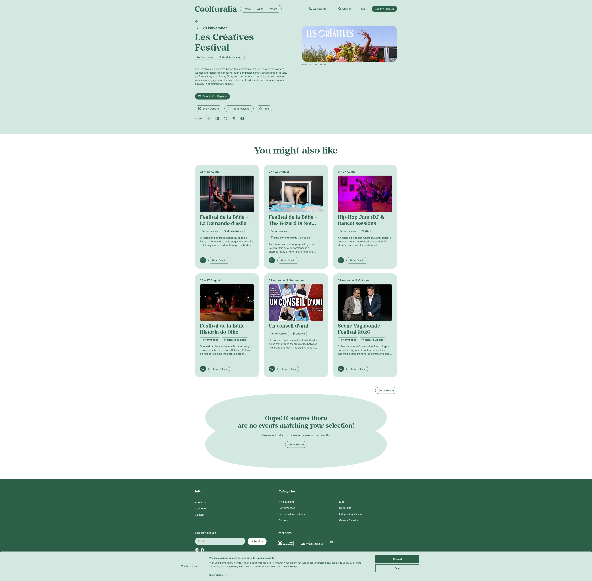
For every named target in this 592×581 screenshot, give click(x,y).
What (248, 8)
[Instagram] (197, 550)
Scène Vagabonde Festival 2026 (359, 328)
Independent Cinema (351, 514)
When (260, 8)
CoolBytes (201, 508)
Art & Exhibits (286, 501)
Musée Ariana (235, 231)
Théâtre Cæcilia (374, 339)
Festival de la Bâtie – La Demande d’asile (224, 220)
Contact (199, 514)
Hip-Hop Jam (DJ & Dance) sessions (361, 220)
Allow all (397, 559)
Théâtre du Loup (236, 339)
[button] (217, 118)
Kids (341, 501)
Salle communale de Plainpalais (292, 237)
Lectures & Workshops (292, 514)
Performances (205, 57)
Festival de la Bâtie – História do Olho (224, 328)
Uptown (300, 333)
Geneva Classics (348, 520)
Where (273, 8)
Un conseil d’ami (288, 325)
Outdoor (283, 520)
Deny (397, 568)
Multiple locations (232, 57)
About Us (200, 502)
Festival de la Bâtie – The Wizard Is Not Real (293, 223)
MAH (368, 231)
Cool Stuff (345, 507)
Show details (216, 575)
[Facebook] (202, 550)
